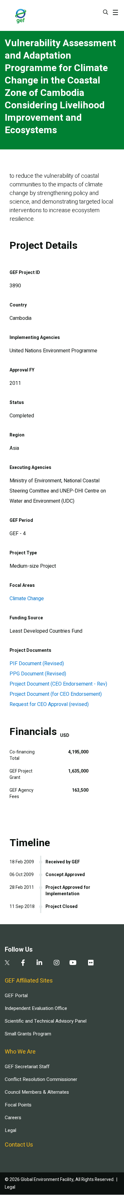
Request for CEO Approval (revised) (49, 704)
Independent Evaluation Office (36, 1008)
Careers (13, 1117)
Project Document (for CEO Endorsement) (56, 694)
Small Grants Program (28, 1033)
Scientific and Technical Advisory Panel (45, 1021)
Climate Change (27, 598)
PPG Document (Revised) (38, 674)
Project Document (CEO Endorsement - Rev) (58, 684)
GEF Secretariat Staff (27, 1066)
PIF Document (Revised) (37, 663)
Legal (10, 1130)
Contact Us (19, 1145)
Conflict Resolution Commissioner (41, 1079)
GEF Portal (16, 995)
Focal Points (18, 1104)
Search (105, 12)
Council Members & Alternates (37, 1092)
